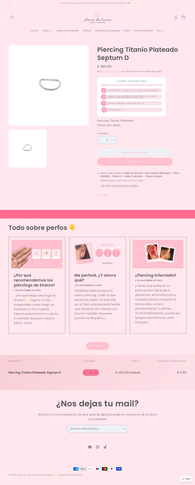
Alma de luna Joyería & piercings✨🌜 (37, 474)
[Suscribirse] (124, 429)
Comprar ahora (135, 162)
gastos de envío (111, 71)
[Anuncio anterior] (9, 3)
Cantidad (102, 133)
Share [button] (105, 195)
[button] (12, 17)
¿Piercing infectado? (155, 275)
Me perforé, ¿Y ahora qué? (95, 278)
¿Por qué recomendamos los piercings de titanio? (34, 280)
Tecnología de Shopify (70, 474)
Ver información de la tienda (119, 185)
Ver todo (97, 346)
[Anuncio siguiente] (186, 3)
